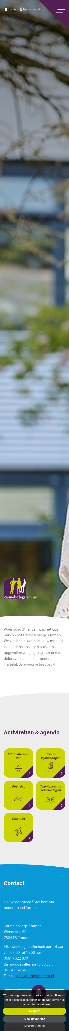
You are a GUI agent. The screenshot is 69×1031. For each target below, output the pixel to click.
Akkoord (34, 1011)
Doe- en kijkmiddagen (50, 756)
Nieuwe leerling (33, 9)
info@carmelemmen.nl (35, 975)
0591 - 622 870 (16, 958)
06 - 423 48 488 (17, 970)
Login (12, 9)
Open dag (18, 786)
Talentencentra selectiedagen (50, 788)
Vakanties (18, 819)
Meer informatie (34, 1026)
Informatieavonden (18, 756)
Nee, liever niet (34, 1019)
